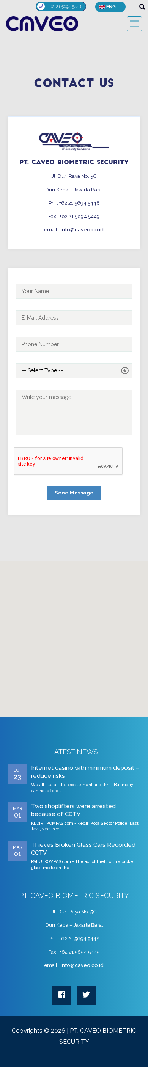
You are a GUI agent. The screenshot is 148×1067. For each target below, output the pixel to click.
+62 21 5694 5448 (64, 6)
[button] (110, 7)
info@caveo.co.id (82, 229)
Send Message (74, 493)
